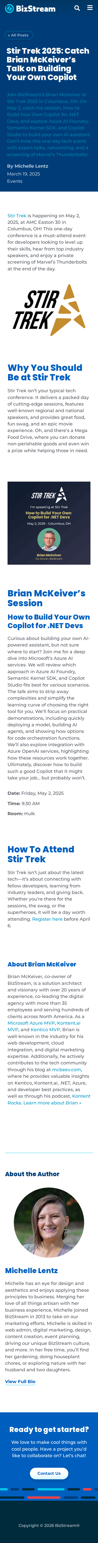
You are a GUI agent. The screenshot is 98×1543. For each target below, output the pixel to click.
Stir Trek (17, 215)
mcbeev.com (66, 1069)
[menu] (90, 8)
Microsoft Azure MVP (31, 1023)
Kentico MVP (45, 1029)
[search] (77, 8)
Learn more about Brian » (52, 1102)
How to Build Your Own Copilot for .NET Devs (49, 621)
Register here (47, 919)
